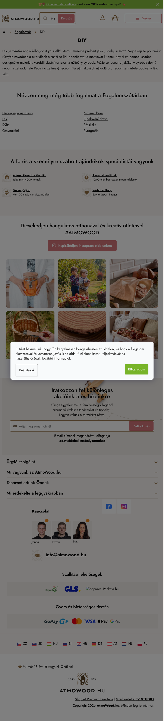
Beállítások (26, 370)
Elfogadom (136, 369)
